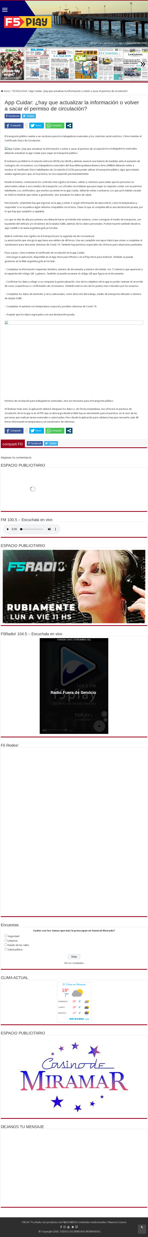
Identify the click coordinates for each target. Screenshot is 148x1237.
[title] (142, 1229)
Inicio (6, 91)
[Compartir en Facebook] (14, 125)
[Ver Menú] (5, 10)
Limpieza (13, 940)
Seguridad (13, 936)
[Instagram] (64, 1227)
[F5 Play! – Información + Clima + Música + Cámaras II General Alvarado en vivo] (74, 24)
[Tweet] (36, 125)
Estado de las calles (18, 945)
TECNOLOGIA (19, 91)
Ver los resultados (74, 963)
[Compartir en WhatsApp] (54, 125)
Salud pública (15, 949)
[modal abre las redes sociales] (69, 125)
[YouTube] (68, 1227)
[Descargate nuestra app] (72, 1227)
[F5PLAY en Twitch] (76, 1227)
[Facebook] (61, 1227)
